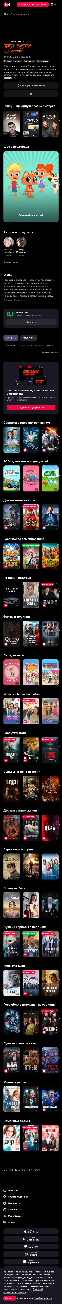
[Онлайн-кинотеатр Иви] (7, 5)
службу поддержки (43, 1298)
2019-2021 (12, 57)
